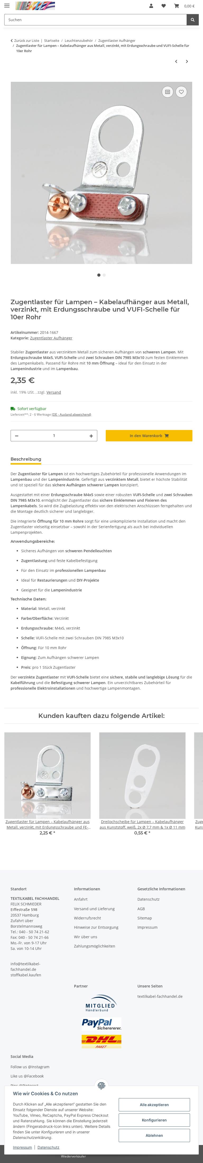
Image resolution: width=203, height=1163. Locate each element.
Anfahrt (80, 899)
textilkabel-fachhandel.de (160, 996)
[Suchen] (193, 19)
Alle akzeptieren (154, 1104)
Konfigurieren (154, 1120)
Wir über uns (85, 936)
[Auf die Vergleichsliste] (167, 92)
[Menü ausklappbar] (7, 3)
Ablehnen (154, 1135)
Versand (54, 392)
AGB (141, 908)
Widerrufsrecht (87, 917)
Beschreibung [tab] (26, 459)
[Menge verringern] (16, 435)
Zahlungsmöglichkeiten (94, 946)
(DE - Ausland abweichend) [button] (71, 414)
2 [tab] (104, 275)
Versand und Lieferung (94, 908)
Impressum (22, 1147)
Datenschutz (48, 1147)
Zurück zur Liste (26, 40)
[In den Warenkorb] (15, 79)
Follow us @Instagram (30, 1066)
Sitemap (144, 917)
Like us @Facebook (27, 1076)
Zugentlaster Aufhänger (51, 337)
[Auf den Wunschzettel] (181, 92)
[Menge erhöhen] (91, 435)
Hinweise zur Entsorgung (96, 927)
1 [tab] (98, 275)
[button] (151, 6)
